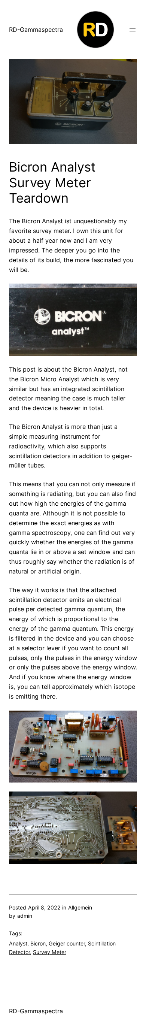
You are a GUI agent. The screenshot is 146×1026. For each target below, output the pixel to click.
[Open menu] (132, 29)
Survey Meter (49, 952)
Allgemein (80, 907)
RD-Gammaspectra (36, 29)
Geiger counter (67, 943)
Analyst (18, 943)
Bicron (38, 943)
